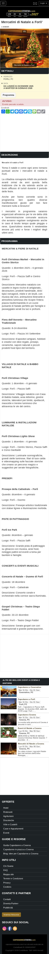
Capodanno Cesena (27, 715)
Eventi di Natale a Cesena (29, 728)
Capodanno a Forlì (26, 699)
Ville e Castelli (10, 824)
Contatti (7, 899)
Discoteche (8, 820)
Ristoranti (8, 812)
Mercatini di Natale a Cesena (31, 744)
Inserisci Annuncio (11, 915)
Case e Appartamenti (13, 829)
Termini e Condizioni (13, 878)
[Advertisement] (24, 132)
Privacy (6, 883)
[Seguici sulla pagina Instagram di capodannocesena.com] (4, 928)
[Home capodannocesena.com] (27, 11)
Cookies (7, 887)
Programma (8, 95)
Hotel (5, 808)
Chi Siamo (8, 866)
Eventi (6, 27)
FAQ (5, 870)
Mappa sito (8, 874)
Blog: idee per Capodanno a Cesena (20, 854)
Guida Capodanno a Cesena (17, 845)
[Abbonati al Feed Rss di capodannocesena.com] (15, 928)
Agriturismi (8, 816)
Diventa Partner (10, 903)
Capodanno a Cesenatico (29, 687)
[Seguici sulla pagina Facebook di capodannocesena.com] (10, 928)
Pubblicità (8, 908)
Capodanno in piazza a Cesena (18, 849)
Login (42, 3)
